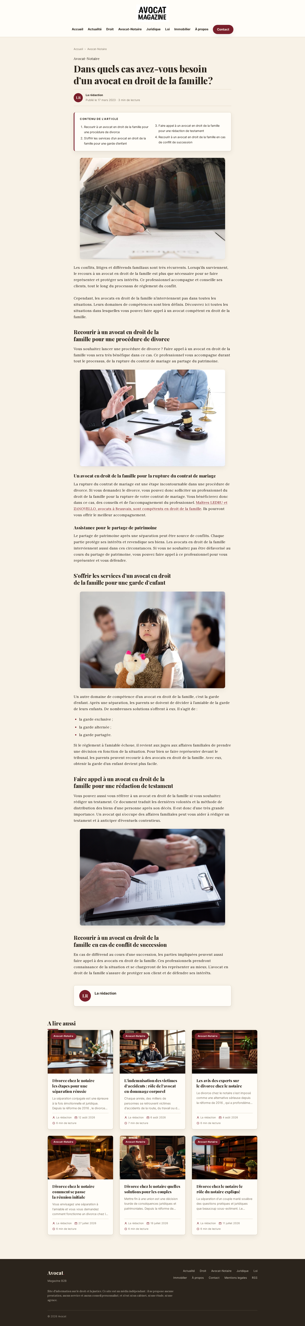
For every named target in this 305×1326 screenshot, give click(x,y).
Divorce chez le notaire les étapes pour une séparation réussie (73, 1086)
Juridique (153, 29)
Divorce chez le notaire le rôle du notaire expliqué (219, 1189)
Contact (223, 29)
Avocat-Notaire (130, 29)
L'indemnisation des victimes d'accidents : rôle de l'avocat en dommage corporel (150, 1086)
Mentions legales (235, 1277)
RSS (254, 1277)
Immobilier (182, 29)
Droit (110, 29)
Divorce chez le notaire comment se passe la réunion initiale (73, 1192)
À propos (201, 29)
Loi (167, 29)
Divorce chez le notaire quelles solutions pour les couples (152, 1189)
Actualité (95, 29)
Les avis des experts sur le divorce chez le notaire (219, 1083)
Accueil (77, 29)
